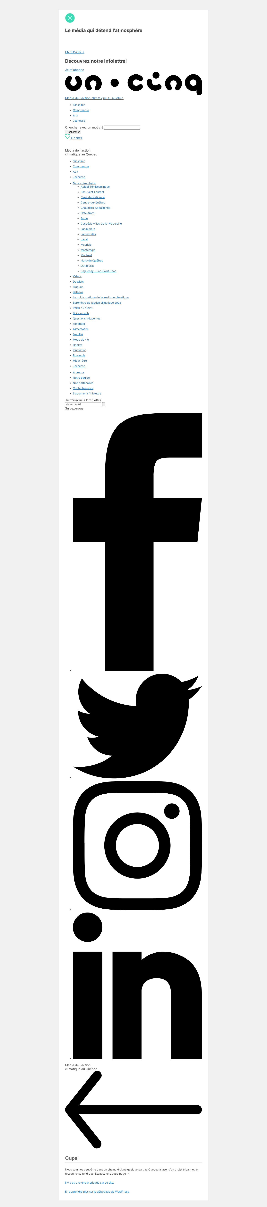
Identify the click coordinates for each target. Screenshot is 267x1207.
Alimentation (81, 329)
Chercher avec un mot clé (84, 127)
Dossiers (78, 281)
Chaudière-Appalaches (95, 207)
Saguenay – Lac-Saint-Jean (98, 271)
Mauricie (86, 244)
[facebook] (137, 670)
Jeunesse (79, 120)
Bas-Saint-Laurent (92, 192)
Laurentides (88, 234)
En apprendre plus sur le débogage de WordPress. (97, 1191)
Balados (78, 292)
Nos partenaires (83, 382)
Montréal (86, 255)
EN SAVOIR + (74, 52)
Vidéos (77, 276)
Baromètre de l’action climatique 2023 (97, 302)
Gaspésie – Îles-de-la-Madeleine (101, 223)
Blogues (78, 286)
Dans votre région (84, 183)
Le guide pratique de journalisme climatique (101, 297)
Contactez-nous (83, 388)
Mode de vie (81, 339)
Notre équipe (81, 377)
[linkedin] (137, 1058)
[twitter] (137, 777)
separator (79, 323)
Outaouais (87, 265)
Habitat (77, 344)
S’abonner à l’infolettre (87, 393)
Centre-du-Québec (93, 202)
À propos (78, 372)
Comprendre (81, 110)
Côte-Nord (87, 213)
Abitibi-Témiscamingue (95, 186)
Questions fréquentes (86, 318)
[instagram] (137, 909)
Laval (84, 239)
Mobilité (78, 334)
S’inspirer (79, 104)
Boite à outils (81, 313)
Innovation (79, 350)
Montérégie (88, 250)
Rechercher (73, 131)
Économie (79, 355)
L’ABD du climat (82, 308)
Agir (75, 115)
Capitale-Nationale (93, 197)
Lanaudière (88, 228)
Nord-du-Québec (92, 260)
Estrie (84, 218)
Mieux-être (80, 360)
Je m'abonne (74, 70)
